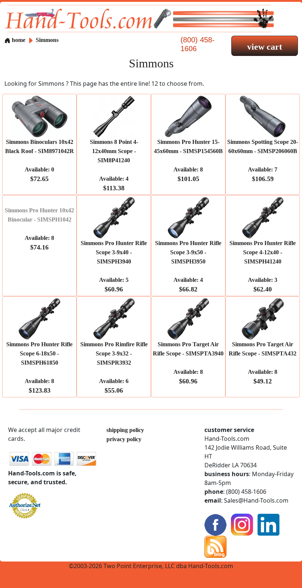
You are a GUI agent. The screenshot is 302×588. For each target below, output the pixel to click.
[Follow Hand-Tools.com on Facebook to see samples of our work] (215, 524)
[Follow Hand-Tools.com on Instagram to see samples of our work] (242, 524)
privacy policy (123, 439)
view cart (264, 47)
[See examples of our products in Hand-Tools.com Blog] (215, 546)
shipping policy (125, 430)
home (17, 40)
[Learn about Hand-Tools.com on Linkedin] (268, 524)
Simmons (47, 40)
